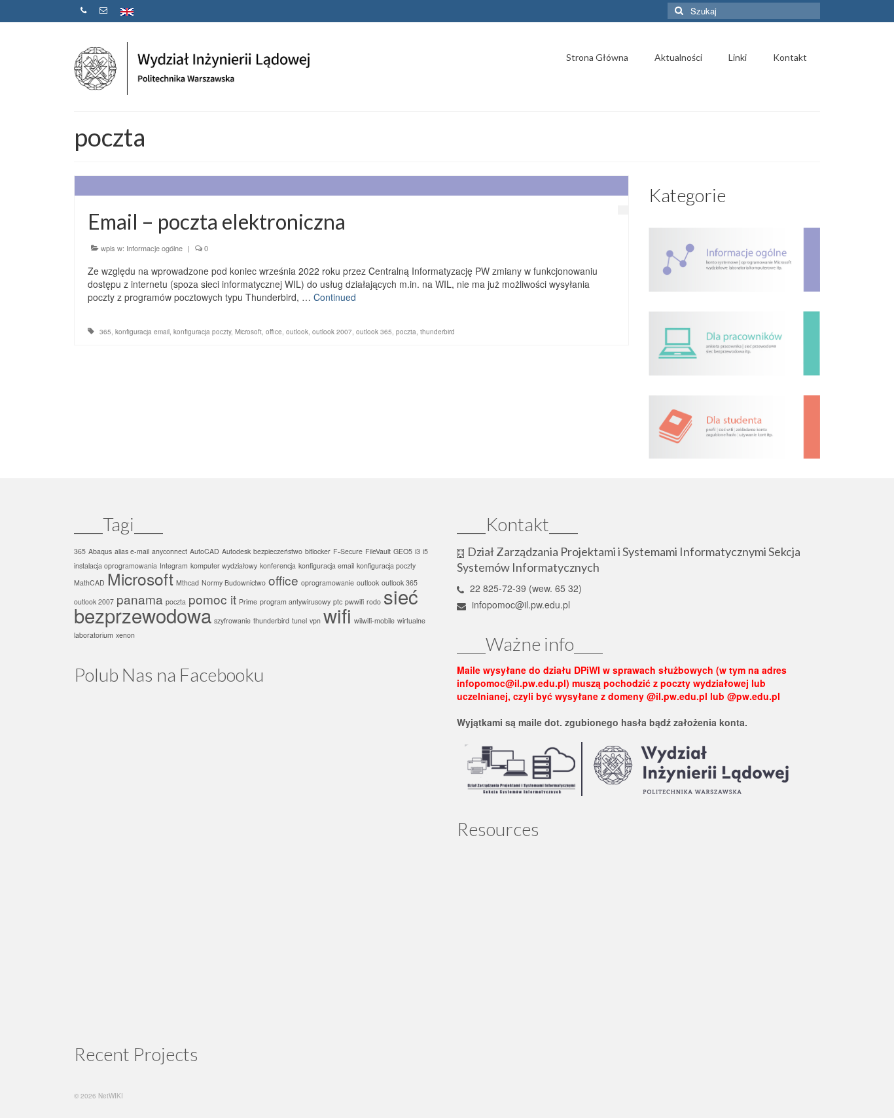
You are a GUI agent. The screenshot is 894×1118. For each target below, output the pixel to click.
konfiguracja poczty (202, 331)
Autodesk (236, 551)
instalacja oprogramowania (115, 565)
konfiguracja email (142, 331)
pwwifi (354, 601)
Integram (174, 565)
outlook (297, 331)
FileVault (378, 551)
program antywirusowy (295, 601)
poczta (406, 331)
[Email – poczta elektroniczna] (351, 186)
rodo (374, 601)
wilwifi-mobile (374, 620)
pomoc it (212, 599)
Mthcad (187, 582)
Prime (248, 601)
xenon (125, 635)
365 (105, 331)
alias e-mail (132, 551)
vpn (315, 620)
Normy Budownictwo (234, 582)
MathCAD (89, 582)
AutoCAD (204, 551)
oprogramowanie (327, 582)
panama (139, 599)
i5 (425, 551)
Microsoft (248, 331)
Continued (334, 297)
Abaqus (100, 551)
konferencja (278, 565)
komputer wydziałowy (223, 565)
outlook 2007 (332, 331)
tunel (299, 620)
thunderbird (437, 331)
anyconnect (169, 551)
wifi (337, 615)
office (274, 331)
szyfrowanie (232, 620)
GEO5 (402, 551)
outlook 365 (374, 331)
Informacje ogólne (154, 248)
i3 (417, 551)
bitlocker (318, 551)
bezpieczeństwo (277, 551)
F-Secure (348, 551)
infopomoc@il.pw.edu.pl (519, 604)
